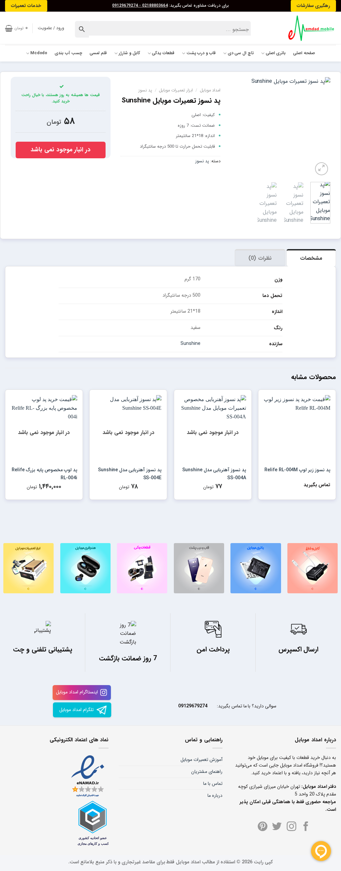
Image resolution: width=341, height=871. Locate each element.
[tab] (311, 257)
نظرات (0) (259, 258)
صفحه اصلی (304, 53)
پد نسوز (145, 90)
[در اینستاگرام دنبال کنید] (291, 827)
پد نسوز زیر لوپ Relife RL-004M (297, 470)
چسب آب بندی (68, 53)
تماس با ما (212, 783)
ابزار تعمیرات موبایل (176, 90)
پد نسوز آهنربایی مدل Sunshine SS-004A (214, 474)
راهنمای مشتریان (206, 771)
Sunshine (190, 344)
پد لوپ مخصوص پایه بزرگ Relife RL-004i (44, 474)
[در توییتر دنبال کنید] (277, 827)
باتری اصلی (276, 53)
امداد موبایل (210, 90)
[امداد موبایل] (308, 28)
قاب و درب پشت (201, 53)
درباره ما (214, 795)
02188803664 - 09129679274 (140, 5)
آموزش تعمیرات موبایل (201, 759)
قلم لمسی (98, 53)
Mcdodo (39, 53)
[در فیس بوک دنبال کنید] (306, 827)
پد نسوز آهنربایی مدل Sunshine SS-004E (130, 474)
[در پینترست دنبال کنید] (262, 827)
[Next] (236, 127)
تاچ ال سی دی (241, 53)
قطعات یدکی (163, 53)
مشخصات (311, 258)
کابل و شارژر (129, 53)
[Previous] (320, 127)
